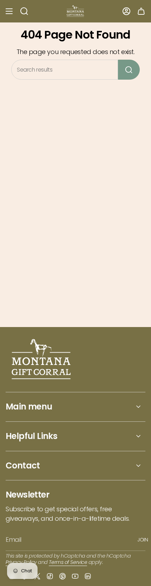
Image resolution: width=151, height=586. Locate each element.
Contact (23, 465)
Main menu (29, 406)
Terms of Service (68, 562)
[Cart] (141, 11)
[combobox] (65, 69)
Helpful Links (31, 436)
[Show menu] (9, 11)
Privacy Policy (21, 562)
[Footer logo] (42, 359)
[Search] (129, 70)
